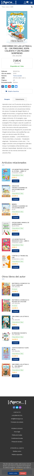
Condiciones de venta (17, 438)
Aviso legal (17, 432)
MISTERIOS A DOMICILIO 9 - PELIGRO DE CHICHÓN (21, 301)
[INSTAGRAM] (20, 407)
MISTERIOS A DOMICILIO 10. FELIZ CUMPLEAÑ (21, 284)
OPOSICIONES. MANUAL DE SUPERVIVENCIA (20, 223)
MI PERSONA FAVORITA (19, 333)
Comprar (15, 181)
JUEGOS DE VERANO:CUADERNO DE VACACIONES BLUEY (19, 187)
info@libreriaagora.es (17, 419)
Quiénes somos (17, 451)
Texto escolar (17, 76)
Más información (18, 469)
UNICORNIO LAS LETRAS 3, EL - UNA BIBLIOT (20, 365)
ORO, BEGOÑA (17, 56)
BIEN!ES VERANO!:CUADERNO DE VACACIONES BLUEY (19, 206)
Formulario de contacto (17, 422)
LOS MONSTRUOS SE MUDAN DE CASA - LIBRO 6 (20, 240)
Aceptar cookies (13, 473)
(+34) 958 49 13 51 (17, 415)
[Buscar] (32, 7)
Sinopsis (7, 99)
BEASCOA (16, 71)
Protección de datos (17, 442)
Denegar (23, 473)
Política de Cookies (17, 435)
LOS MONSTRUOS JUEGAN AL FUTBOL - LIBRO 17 (20, 170)
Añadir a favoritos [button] (13, 91)
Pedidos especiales (17, 454)
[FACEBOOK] (14, 407)
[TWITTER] (17, 407)
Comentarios (20, 99)
